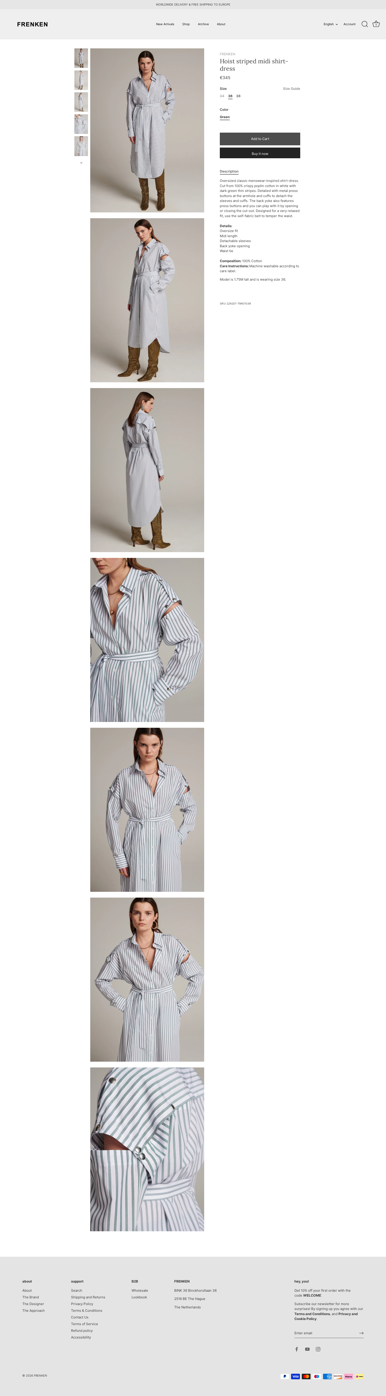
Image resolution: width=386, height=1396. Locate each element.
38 (238, 96)
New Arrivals (165, 24)
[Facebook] (296, 1349)
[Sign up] (361, 1333)
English (329, 24)
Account (350, 24)
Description (229, 171)
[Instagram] (318, 1349)
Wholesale (140, 1290)
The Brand (30, 1297)
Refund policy (82, 1330)
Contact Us (79, 1317)
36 (230, 96)
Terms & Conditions (86, 1310)
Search (76, 1290)
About (221, 24)
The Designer (33, 1304)
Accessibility (81, 1337)
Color (224, 110)
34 (222, 96)
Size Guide (291, 89)
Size (260, 89)
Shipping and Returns (88, 1297)
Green (225, 117)
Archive (203, 24)
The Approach (33, 1310)
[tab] (231, 171)
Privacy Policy (82, 1304)
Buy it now (260, 154)
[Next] (81, 163)
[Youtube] (307, 1349)
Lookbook (139, 1297)
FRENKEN (227, 54)
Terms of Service (84, 1324)
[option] (81, 59)
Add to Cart (260, 139)
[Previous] (81, 44)
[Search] (365, 24)
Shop (186, 24)
